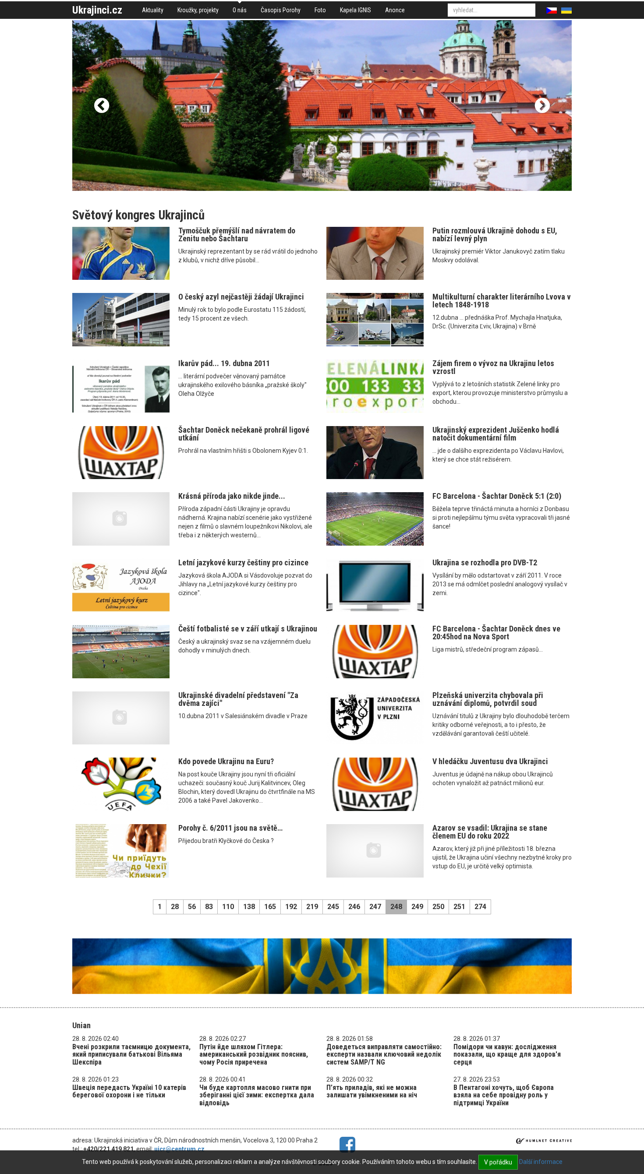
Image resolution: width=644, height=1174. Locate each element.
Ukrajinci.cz (97, 10)
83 (209, 907)
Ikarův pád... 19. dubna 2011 (224, 363)
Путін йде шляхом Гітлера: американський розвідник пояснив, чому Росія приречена (253, 1054)
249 (417, 907)
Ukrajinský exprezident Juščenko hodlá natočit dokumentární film (495, 433)
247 (375, 907)
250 (438, 907)
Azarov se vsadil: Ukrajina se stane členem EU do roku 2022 (489, 831)
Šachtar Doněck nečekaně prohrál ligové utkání (243, 433)
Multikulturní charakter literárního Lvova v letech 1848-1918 (501, 300)
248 (396, 907)
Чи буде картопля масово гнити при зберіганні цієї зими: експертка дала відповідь (256, 1095)
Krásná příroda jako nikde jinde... (231, 496)
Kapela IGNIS (355, 10)
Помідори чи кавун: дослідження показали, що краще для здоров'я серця (507, 1054)
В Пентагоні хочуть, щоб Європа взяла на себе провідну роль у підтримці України (503, 1095)
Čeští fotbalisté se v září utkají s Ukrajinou (247, 628)
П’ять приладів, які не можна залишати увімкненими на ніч (371, 1091)
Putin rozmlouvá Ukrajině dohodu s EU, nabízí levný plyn (494, 234)
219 (312, 907)
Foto (320, 10)
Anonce (395, 10)
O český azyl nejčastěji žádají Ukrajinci (241, 296)
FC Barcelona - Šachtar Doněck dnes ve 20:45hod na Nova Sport (496, 632)
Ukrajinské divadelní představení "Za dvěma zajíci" (238, 699)
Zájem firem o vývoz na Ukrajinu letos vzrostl (493, 367)
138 (249, 907)
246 (354, 907)
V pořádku (498, 1162)
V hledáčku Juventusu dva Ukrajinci (490, 761)
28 (175, 907)
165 (270, 907)
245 (333, 907)
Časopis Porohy (281, 10)
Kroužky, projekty (198, 10)
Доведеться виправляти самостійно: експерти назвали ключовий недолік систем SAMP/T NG (384, 1054)
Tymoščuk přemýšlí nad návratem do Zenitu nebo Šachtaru (236, 234)
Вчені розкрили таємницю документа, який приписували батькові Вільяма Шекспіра (131, 1054)
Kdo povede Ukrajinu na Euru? (226, 761)
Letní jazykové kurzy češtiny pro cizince (243, 562)
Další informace (541, 1161)
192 (291, 907)
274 (480, 907)
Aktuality (152, 10)
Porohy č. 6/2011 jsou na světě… (230, 827)
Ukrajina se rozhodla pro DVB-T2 (484, 562)
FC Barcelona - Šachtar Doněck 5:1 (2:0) (496, 496)
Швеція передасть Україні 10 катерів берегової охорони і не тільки (129, 1091)
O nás (240, 10)
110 (228, 907)
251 (459, 907)
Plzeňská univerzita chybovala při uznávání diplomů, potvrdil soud (487, 699)
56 (192, 907)
